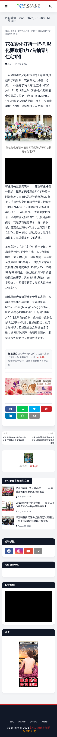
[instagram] (19, 551)
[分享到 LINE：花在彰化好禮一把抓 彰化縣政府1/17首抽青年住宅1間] (22, 409)
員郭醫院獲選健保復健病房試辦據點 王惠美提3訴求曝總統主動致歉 (35, 519)
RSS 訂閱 (30, 731)
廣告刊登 (44, 721)
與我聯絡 (33, 721)
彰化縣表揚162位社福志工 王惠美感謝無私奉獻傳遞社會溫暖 (34, 490)
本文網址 (41, 357)
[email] (38, 551)
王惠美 (13, 31)
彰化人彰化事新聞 (40, 727)
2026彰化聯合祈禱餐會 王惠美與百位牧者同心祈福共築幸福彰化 (35, 504)
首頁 (7, 31)
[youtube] (28, 551)
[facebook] (9, 551)
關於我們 (22, 721)
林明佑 (33, 466)
